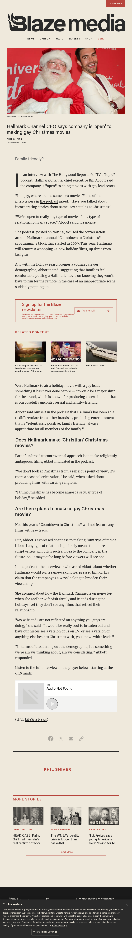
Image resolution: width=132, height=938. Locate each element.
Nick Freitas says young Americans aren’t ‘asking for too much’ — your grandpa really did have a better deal (104, 839)
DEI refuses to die (95, 366)
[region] (66, 918)
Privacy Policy (53, 314)
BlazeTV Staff (97, 830)
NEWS (30, 39)
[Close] (126, 904)
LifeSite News (36, 719)
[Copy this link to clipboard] (81, 738)
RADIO (60, 39)
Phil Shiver (14, 139)
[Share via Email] (71, 738)
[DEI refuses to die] (101, 351)
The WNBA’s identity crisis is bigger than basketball (65, 839)
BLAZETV (74, 39)
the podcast (49, 201)
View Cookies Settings (45, 932)
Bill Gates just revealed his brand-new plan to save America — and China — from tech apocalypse (29, 369)
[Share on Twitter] (61, 738)
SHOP (88, 39)
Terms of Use (68, 314)
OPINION (45, 39)
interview (35, 175)
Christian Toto (22, 830)
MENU (101, 39)
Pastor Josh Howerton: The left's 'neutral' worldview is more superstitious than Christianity (64, 369)
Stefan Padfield (60, 830)
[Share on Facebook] (50, 738)
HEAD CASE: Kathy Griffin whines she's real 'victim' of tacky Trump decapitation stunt (26, 839)
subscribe (115, 4)
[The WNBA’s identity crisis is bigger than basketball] (66, 815)
